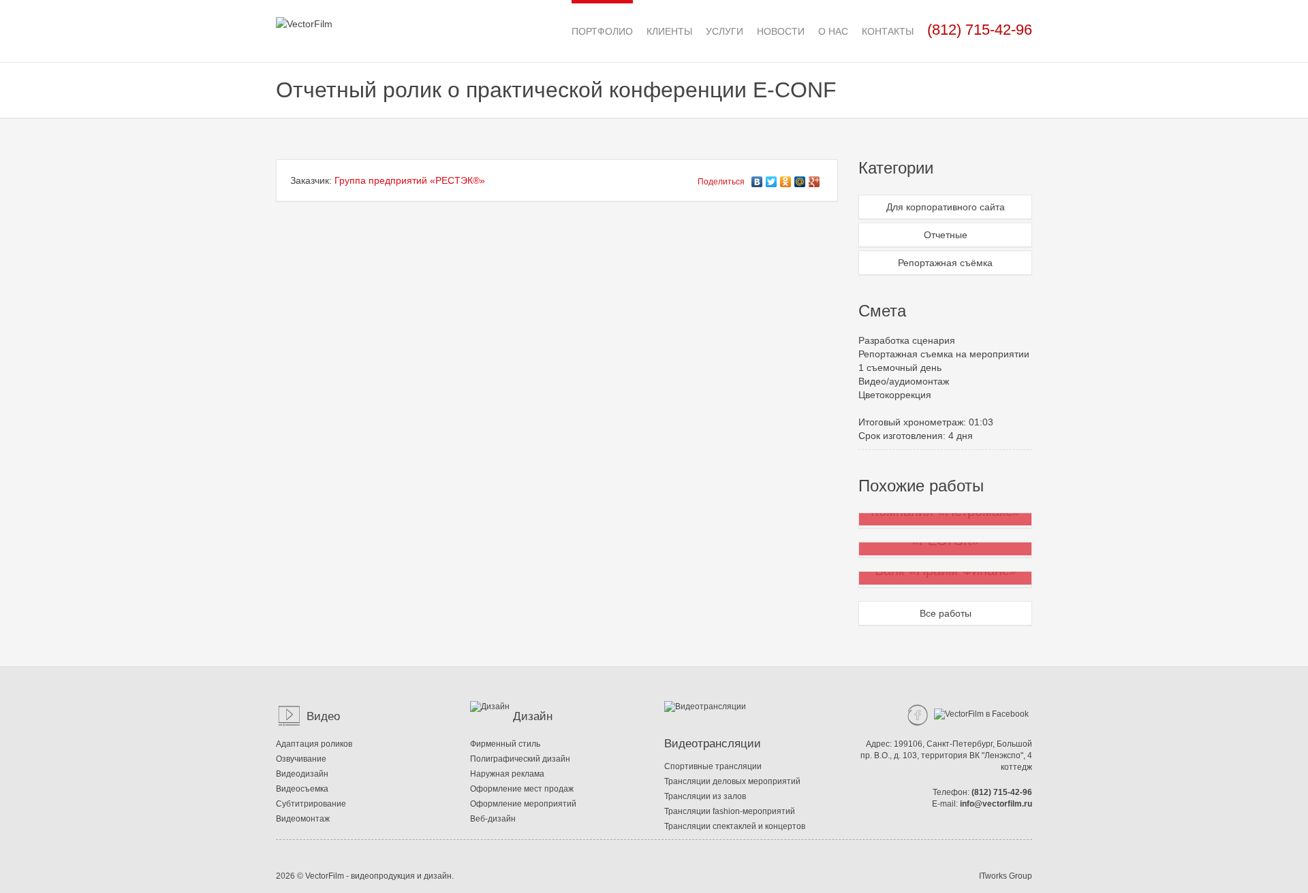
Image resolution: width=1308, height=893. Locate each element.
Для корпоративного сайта (945, 206)
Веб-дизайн (493, 819)
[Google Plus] (814, 178)
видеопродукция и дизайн (401, 876)
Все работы (945, 613)
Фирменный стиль (505, 744)
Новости (781, 31)
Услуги (724, 31)
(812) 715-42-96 (1001, 792)
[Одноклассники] (786, 178)
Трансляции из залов (705, 796)
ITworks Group (1005, 876)
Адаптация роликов (314, 744)
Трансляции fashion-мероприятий (729, 811)
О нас (833, 31)
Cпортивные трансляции (713, 766)
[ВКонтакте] (757, 178)
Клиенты (669, 31)
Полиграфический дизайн (520, 759)
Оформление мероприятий (523, 804)
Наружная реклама (507, 774)
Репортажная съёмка (945, 262)
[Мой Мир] (800, 178)
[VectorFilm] (304, 14)
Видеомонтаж (303, 819)
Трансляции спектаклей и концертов (734, 826)
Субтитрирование (311, 804)
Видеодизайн (302, 774)
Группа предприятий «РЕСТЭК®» (409, 180)
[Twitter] (771, 178)
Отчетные (945, 234)
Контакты (888, 31)
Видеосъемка (302, 789)
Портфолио (602, 31)
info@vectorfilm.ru (996, 804)
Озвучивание (301, 759)
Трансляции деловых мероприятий (732, 781)
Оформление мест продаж (522, 789)
